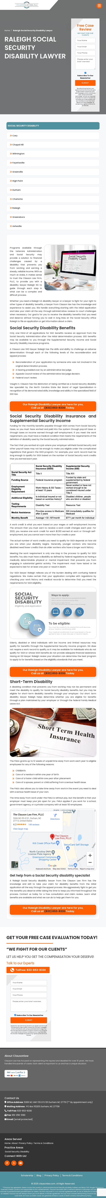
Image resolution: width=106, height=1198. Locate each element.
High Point (17, 180)
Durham (16, 189)
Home (7, 30)
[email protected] (23, 1119)
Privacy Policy (26, 1143)
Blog (38, 1175)
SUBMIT (85, 82)
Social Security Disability (17, 1151)
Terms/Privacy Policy (84, 1196)
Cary (14, 135)
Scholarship (27, 1175)
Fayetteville (18, 162)
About (15, 1143)
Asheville (17, 226)
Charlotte (17, 199)
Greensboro (18, 217)
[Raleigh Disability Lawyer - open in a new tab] (53, 839)
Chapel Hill (18, 144)
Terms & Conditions (43, 1143)
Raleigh (16, 208)
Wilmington (18, 153)
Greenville (17, 171)
